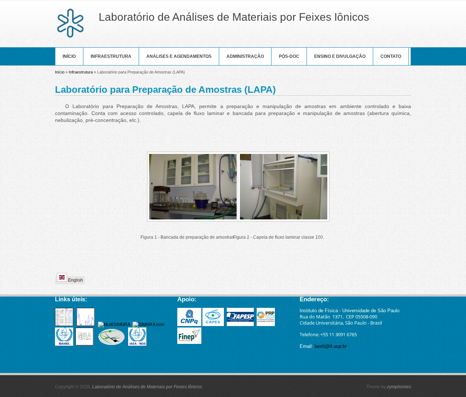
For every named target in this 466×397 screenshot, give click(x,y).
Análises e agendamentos (179, 56)
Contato (390, 56)
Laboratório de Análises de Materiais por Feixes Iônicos (147, 386)
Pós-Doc (289, 56)
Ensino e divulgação (340, 56)
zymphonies (399, 386)
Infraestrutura (111, 56)
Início (69, 56)
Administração (245, 56)
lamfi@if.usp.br (331, 346)
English (75, 280)
